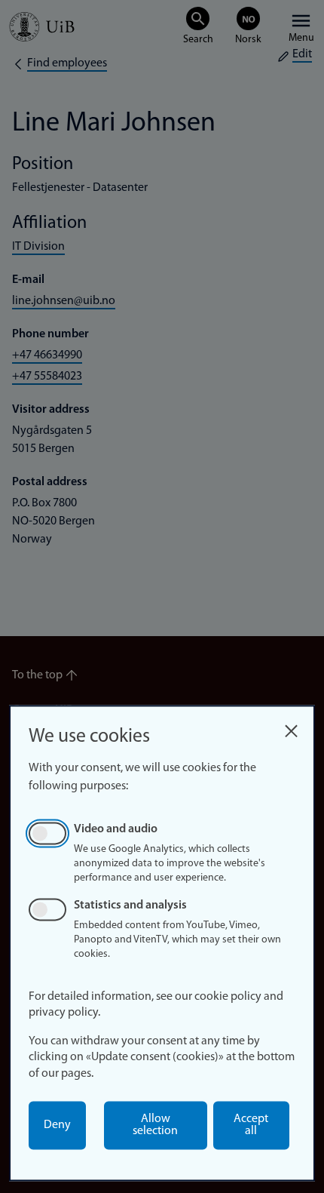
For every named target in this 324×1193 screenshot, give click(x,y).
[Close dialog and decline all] (291, 727)
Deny (57, 1125)
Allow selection (155, 1125)
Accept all (251, 1125)
